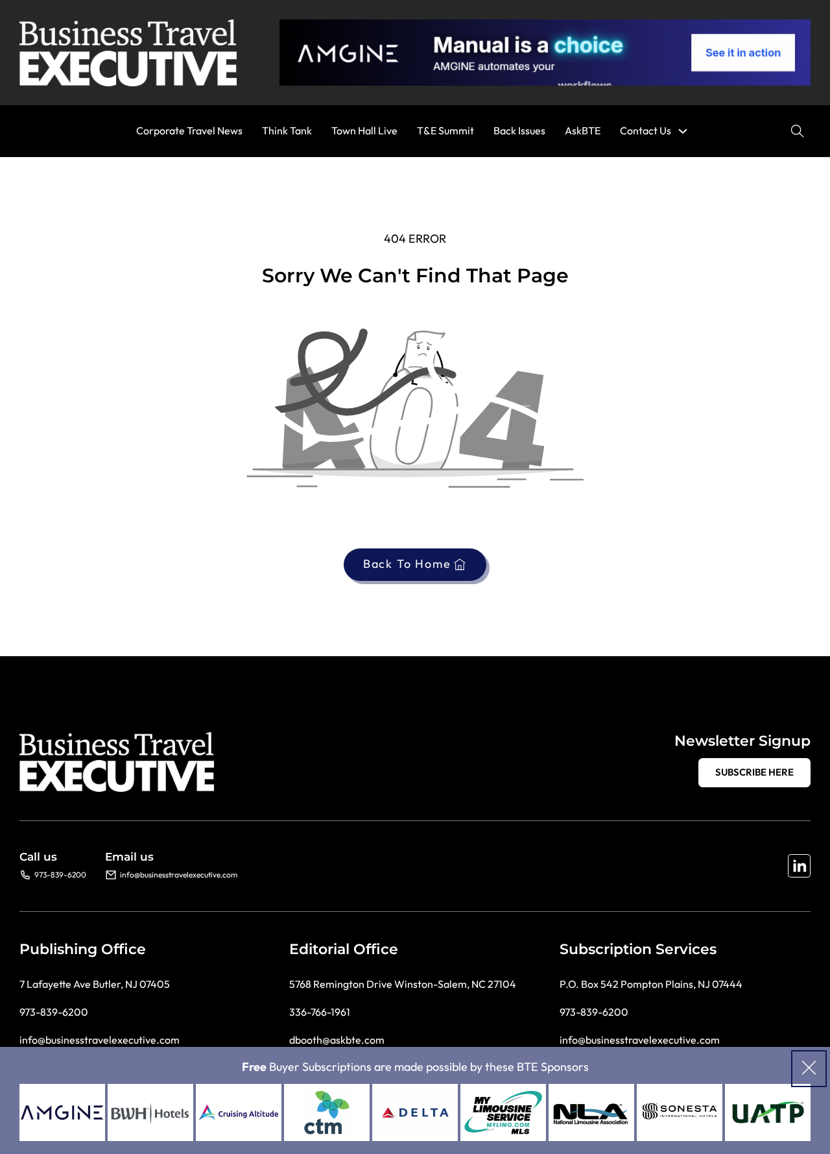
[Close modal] (809, 1068)
